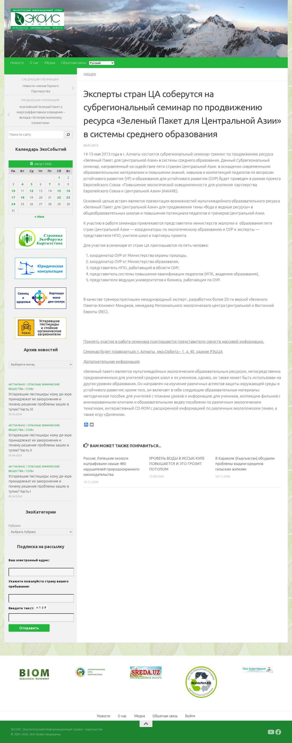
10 (13, 191)
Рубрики (15, 525)
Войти (190, 715)
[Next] (97, 675)
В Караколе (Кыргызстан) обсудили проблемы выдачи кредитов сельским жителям (244, 463)
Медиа (49, 63)
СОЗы (30, 388)
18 (22, 197)
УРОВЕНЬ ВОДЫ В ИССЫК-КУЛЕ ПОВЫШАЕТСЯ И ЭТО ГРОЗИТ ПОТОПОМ (177, 463)
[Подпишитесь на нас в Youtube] (271, 732)
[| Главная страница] (37, 19)
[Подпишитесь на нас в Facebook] (278, 732)
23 (68, 197)
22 (59, 197)
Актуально (17, 384)
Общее (89, 74)
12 (31, 191)
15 (59, 191)
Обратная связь (73, 63)
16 (68, 191)
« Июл (39, 216)
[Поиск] (68, 134)
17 (13, 197)
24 (13, 204)
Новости (17, 63)
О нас (34, 63)
